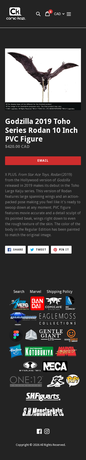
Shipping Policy (59, 291)
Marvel (35, 291)
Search (19, 291)
